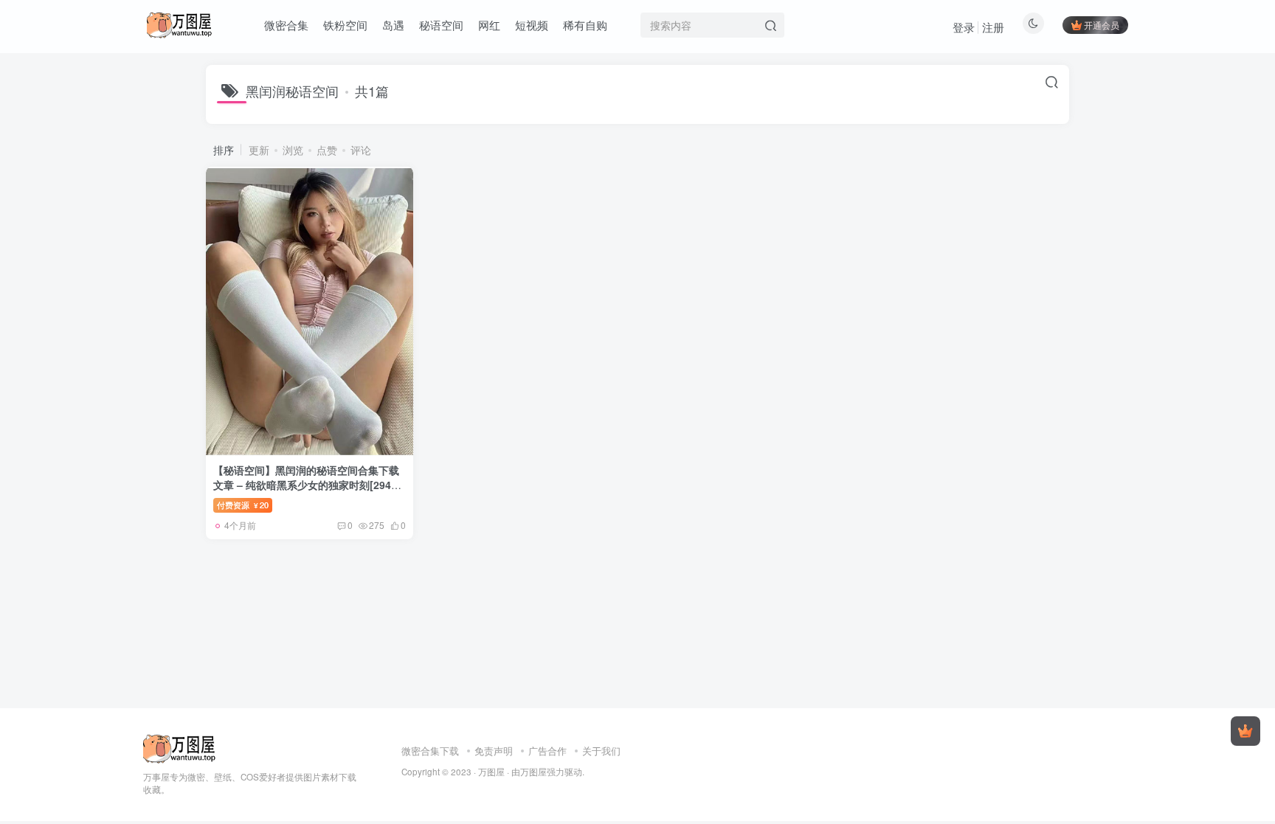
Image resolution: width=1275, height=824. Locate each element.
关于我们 (601, 751)
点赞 (327, 149)
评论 (360, 149)
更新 (259, 149)
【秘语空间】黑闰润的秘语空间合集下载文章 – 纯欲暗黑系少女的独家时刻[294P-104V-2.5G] (307, 484)
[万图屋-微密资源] (179, 747)
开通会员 (1101, 24)
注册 (993, 27)
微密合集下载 (430, 751)
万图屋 (491, 772)
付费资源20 (243, 504)
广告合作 (547, 751)
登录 (964, 27)
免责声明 (493, 751)
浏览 (293, 149)
